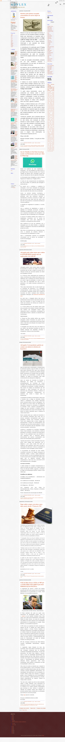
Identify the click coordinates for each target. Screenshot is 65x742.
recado (23, 616)
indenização (52, 131)
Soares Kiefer (49, 55)
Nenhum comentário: (37, 243)
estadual (48, 127)
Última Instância (49, 61)
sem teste (48, 148)
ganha (48, 130)
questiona (50, 145)
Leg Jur (48, 45)
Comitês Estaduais (49, 95)
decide (50, 121)
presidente (48, 90)
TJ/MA (12, 40)
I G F (48, 39)
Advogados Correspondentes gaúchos (29, 497)
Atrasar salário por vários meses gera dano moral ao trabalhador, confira (14, 89)
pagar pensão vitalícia (50, 139)
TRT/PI (12, 46)
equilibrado (48, 125)
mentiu (51, 136)
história (48, 131)
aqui (25, 694)
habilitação (53, 130)
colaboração (48, 116)
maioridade (48, 136)
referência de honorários (26, 498)
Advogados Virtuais (50, 26)
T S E (11, 38)
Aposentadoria (49, 92)
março (13, 723)
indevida (48, 132)
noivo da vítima (52, 137)
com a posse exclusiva (27, 145)
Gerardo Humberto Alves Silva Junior (33, 704)
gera (50, 130)
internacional (52, 132)
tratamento (53, 149)
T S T (11, 39)
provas (48, 144)
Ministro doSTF (52, 102)
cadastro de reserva (49, 115)
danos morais (50, 89)
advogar (51, 108)
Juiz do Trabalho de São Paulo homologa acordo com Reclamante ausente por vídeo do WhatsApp (32, 154)
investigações (48, 133)
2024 (12, 715)
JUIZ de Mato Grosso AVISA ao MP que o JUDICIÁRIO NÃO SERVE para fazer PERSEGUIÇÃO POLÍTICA (32, 584)
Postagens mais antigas (41, 708)
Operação (51, 103)
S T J (11, 37)
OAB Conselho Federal (50, 46)
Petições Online (49, 72)
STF (48, 84)
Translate (14, 187)
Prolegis (48, 49)
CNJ (53, 87)
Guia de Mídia (49, 69)
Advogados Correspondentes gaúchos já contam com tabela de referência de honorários (31, 347)
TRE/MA (12, 43)
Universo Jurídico (49, 58)
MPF (48, 101)
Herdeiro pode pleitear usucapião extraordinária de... (19, 721)
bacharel (53, 113)
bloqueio (53, 114)
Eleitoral (48, 98)
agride (48, 109)
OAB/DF (48, 103)
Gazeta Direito (49, 38)
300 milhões (49, 91)
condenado (49, 85)
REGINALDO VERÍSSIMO (13, 22)
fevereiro (13, 724)
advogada (53, 107)
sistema (51, 148)
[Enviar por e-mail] (20, 144)
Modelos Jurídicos (50, 71)
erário (51, 126)
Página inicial (32, 708)
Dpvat (51, 97)
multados (53, 136)
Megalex (48, 70)
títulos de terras (51, 150)
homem (50, 131)
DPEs (49, 97)
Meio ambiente (51, 101)
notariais (48, 138)
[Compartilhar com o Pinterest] (24, 144)
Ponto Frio (48, 104)
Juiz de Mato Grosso (32, 705)
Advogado (51, 87)
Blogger (43, 735)
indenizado (52, 84)
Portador (51, 104)
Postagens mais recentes (24, 708)
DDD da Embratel (52, 96)
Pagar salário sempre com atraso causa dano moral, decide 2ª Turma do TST (31, 505)
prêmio (48, 145)
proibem (53, 143)
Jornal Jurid (49, 40)
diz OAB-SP (27, 339)
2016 (12, 727)
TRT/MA (12, 45)
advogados (48, 108)
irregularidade (52, 133)
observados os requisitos (35, 146)
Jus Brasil (48, 44)
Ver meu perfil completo (14, 30)
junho (13, 720)
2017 (12, 726)
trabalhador (50, 149)
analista (53, 109)
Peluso (53, 103)
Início (11, 170)
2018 (12, 719)
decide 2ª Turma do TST (27, 576)
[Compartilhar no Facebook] (23, 144)
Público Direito (49, 50)
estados (53, 126)
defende (53, 121)
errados (51, 125)
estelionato (51, 127)
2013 (12, 731)
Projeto (53, 104)
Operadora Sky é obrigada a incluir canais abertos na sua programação (14, 110)
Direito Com (49, 34)
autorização (48, 113)
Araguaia (53, 92)
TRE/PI (12, 44)
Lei (47, 101)
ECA (53, 97)
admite (51, 107)
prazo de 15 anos (41, 146)
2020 (12, 718)
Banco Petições (49, 66)
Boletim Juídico (49, 27)
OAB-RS (21, 498)
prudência (53, 144)
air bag (51, 109)
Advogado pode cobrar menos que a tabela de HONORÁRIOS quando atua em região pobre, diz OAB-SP (32, 254)
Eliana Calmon (52, 98)
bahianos (51, 114)
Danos (48, 33)
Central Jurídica (49, 28)
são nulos (53, 148)
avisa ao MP (25, 704)
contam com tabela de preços (39, 497)
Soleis (48, 56)
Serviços (31, 498)
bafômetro (48, 114)
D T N (48, 32)
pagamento (53, 138)
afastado (53, 108)
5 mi (53, 91)
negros (50, 137)
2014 (12, 730)
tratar (48, 150)
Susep (48, 57)
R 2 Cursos (49, 51)
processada (52, 90)
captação (53, 115)
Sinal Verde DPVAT (50, 52)
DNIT (48, 97)
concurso (53, 116)
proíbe (50, 144)
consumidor (49, 86)
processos (51, 143)
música (48, 137)
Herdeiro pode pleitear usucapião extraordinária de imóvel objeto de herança (30, 15)
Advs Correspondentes (50, 65)
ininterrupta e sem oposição (27, 146)
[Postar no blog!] (21, 144)
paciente (50, 138)
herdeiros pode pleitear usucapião (35, 145)
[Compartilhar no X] (22, 144)
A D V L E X (18, 4)
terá (47, 149)
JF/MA (12, 34)
